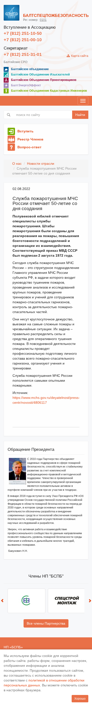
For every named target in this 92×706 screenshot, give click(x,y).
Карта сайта (79, 56)
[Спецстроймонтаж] (67, 601)
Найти (80, 115)
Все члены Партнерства (46, 623)
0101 (43, 20)
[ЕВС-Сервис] (26, 601)
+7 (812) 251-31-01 (23, 54)
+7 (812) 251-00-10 (23, 39)
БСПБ (16, 647)
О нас (17, 163)
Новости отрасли (40, 163)
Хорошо (80, 698)
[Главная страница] (11, 13)
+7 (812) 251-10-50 (23, 33)
